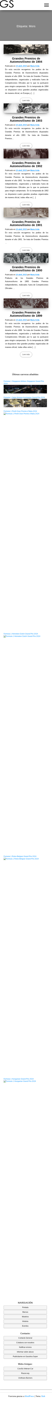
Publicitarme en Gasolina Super (25, 1357)
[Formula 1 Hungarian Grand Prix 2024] (25, 1189)
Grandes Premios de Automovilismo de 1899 (26, 314)
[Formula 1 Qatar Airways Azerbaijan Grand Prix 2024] (25, 403)
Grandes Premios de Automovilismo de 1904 (26, 60)
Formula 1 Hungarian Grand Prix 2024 (19, 1079)
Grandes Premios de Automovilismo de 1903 (26, 119)
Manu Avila (34, 66)
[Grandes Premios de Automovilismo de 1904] (26, 49)
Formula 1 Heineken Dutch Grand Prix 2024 (21, 634)
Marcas (25, 1312)
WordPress (29, 1396)
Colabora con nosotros (25, 1343)
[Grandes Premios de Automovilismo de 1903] (26, 108)
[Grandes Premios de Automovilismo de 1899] (26, 303)
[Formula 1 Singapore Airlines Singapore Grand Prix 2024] (25, 389)
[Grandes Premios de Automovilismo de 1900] (26, 258)
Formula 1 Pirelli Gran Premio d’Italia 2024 (20, 411)
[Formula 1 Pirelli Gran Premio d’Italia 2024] (25, 521)
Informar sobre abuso (25, 1352)
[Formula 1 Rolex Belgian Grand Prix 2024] (25, 966)
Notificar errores (25, 1347)
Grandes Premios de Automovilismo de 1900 (26, 269)
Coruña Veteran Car (25, 1369)
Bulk (43, 1396)
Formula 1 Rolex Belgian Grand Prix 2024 (20, 856)
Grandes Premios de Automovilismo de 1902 (26, 164)
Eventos (25, 1326)
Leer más (26, 100)
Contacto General (25, 1338)
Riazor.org (25, 1373)
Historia (25, 1321)
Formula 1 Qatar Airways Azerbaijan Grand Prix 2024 (24, 397)
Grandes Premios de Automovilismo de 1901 (26, 223)
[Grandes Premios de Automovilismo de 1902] (26, 153)
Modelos (25, 1317)
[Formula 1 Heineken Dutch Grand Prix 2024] (25, 744)
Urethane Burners (25, 1378)
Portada (25, 1307)
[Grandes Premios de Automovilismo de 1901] (26, 212)
